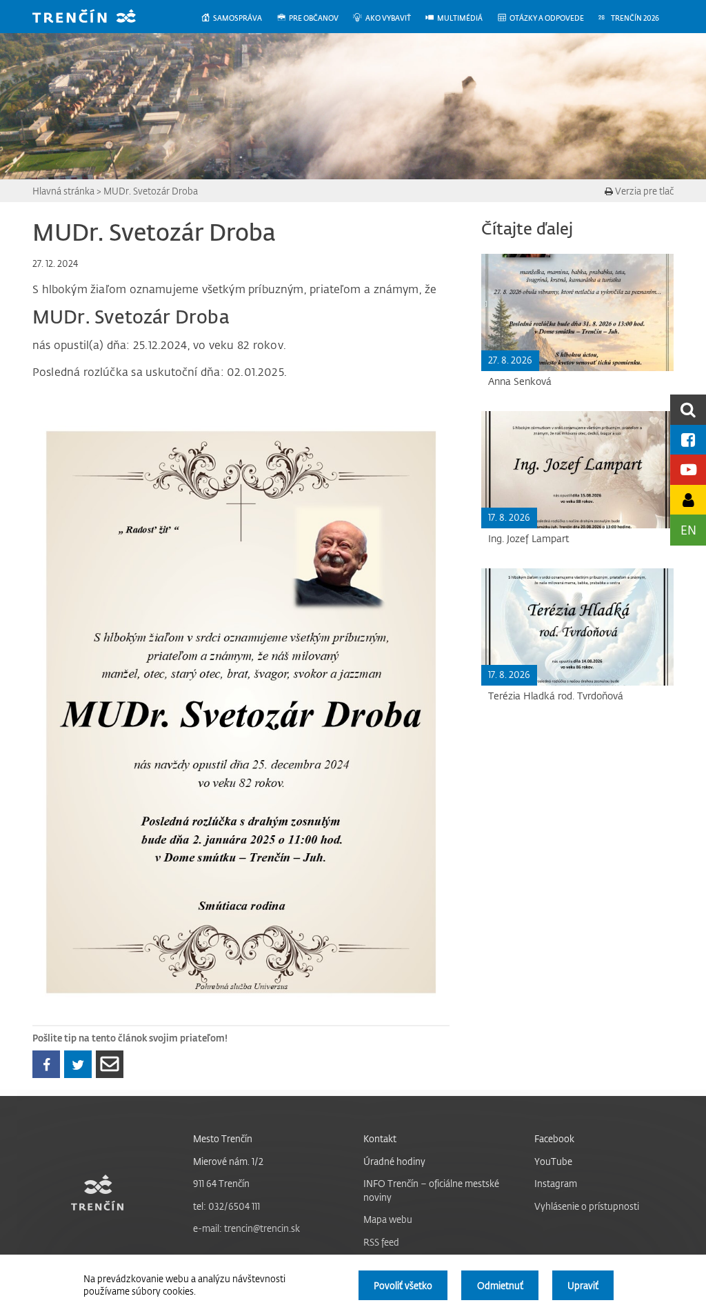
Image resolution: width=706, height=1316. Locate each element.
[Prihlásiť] (688, 500)
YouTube (553, 1161)
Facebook (554, 1138)
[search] (688, 409)
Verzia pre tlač (643, 191)
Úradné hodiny (394, 1161)
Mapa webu (387, 1219)
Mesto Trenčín (222, 1138)
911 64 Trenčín (221, 1183)
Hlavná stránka (63, 191)
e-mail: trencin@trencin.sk (246, 1228)
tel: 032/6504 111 (226, 1206)
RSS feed (381, 1242)
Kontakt (379, 1138)
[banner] (94, 17)
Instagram (555, 1183)
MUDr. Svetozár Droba (150, 191)
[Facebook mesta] (688, 440)
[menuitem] (238, 18)
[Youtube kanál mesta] (688, 469)
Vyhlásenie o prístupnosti (586, 1206)
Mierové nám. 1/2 (228, 1161)
